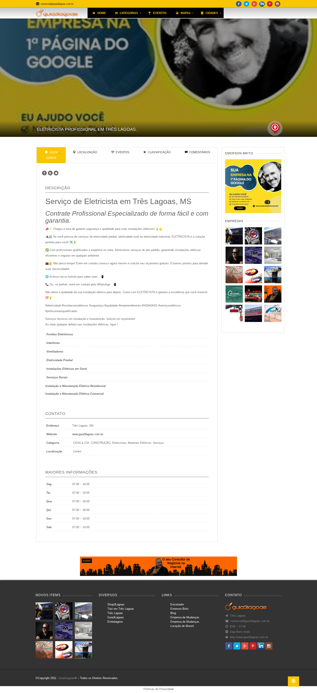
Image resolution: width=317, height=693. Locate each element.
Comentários (199, 152)
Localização (86, 152)
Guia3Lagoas (115, 617)
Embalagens (115, 621)
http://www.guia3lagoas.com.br (249, 637)
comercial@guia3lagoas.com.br (250, 621)
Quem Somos (52, 155)
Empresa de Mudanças (184, 617)
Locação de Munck (182, 626)
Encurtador (177, 604)
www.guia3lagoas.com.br (87, 434)
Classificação (158, 152)
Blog (173, 613)
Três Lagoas (115, 613)
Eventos (121, 152)
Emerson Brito (179, 608)
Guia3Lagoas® (68, 678)
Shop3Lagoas (115, 604)
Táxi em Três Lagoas (120, 608)
